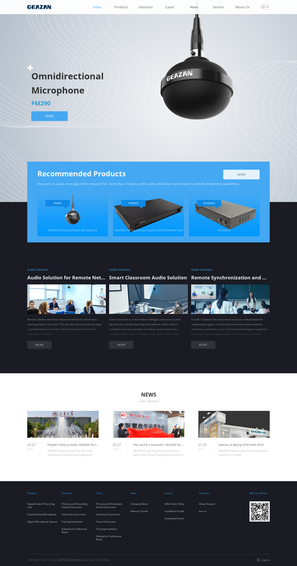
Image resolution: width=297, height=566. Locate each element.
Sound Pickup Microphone (41, 514)
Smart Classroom (106, 521)
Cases (169, 7)
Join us (202, 511)
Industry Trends (139, 511)
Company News (139, 504)
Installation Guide (174, 511)
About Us (242, 7)
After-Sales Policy (174, 504)
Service (218, 7)
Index (97, 7)
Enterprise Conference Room (74, 530)
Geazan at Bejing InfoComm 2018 (241, 445)
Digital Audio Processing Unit (41, 505)
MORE (49, 116)
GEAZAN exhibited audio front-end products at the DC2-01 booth (243, 453)
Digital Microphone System (42, 521)
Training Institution (72, 521)
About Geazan (207, 504)
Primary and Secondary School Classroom (75, 505)
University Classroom (74, 514)
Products (121, 7)
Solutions (145, 7)
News (194, 7)
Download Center (174, 518)
